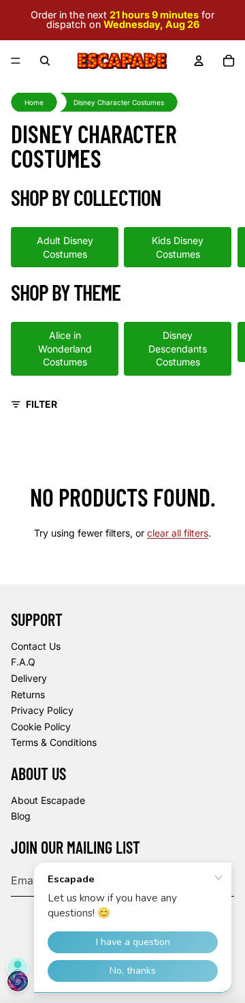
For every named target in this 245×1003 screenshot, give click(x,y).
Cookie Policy (41, 726)
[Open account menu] (199, 61)
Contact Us (36, 646)
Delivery (29, 678)
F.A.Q (23, 662)
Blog (21, 816)
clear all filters (177, 533)
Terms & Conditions (54, 742)
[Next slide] (219, 247)
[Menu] (15, 60)
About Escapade (48, 800)
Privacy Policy (42, 710)
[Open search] (45, 61)
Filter (41, 404)
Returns (28, 694)
